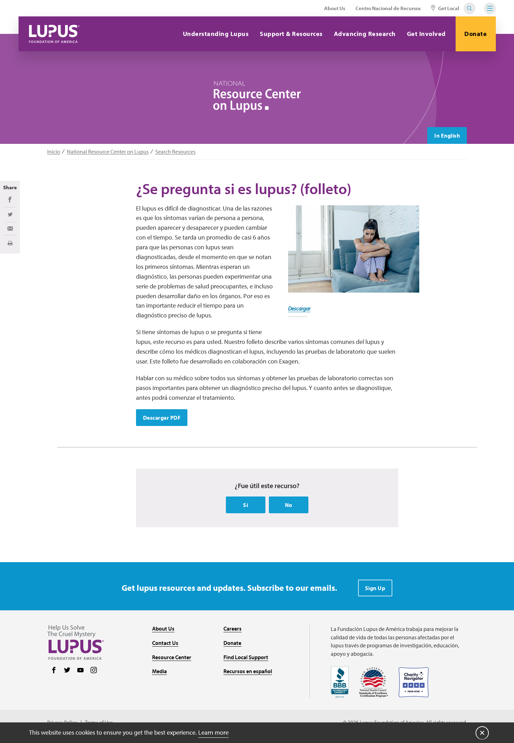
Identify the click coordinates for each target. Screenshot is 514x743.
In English (447, 135)
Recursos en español (247, 671)
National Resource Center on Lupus (108, 152)
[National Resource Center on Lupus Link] (257, 96)
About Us (334, 8)
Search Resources (175, 152)
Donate (475, 34)
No (288, 504)
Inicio (53, 152)
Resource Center (171, 657)
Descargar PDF (162, 417)
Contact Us (165, 642)
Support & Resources (291, 34)
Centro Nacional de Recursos (388, 8)
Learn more (213, 732)
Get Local (448, 8)
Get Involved (426, 34)
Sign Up (375, 587)
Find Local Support (245, 657)
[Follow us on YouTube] (80, 671)
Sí (245, 504)
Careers (232, 628)
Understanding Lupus (216, 34)
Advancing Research (365, 34)
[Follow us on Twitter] (67, 671)
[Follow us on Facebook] (54, 671)
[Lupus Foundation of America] (54, 34)
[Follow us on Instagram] (94, 671)
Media (159, 671)
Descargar (299, 308)
